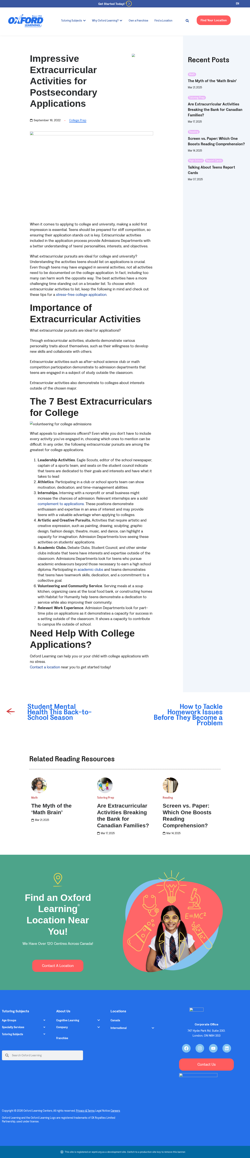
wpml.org (97, 1151)
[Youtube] (213, 1048)
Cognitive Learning (67, 1020)
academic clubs (90, 569)
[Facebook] (186, 1048)
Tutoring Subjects (12, 1034)
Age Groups (9, 1020)
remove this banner (174, 1151)
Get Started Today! (111, 4)
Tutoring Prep (197, 98)
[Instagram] (200, 1048)
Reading (193, 132)
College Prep (77, 120)
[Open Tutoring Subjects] (84, 20)
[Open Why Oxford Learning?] (121, 20)
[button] (187, 21)
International (119, 1028)
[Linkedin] (226, 1048)
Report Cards (214, 160)
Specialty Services (13, 1027)
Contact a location (45, 667)
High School (196, 160)
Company (62, 1027)
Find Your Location (214, 20)
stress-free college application (81, 294)
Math (192, 74)
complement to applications (61, 503)
